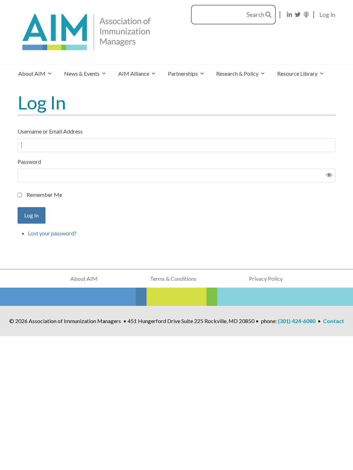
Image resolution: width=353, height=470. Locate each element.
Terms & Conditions (173, 278)
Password (29, 161)
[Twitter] (298, 14)
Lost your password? (52, 233)
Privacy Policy (266, 278)
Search (255, 14)
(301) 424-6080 (296, 321)
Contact (333, 321)
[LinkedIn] (289, 14)
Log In (327, 14)
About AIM (84, 278)
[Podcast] (306, 14)
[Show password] (329, 175)
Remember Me (44, 194)
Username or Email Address (50, 131)
